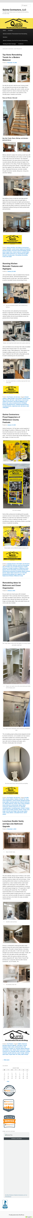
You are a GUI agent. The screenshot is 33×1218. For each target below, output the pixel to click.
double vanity (11, 1047)
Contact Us (20, 43)
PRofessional (6, 571)
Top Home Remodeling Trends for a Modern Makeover (12, 57)
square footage (20, 1053)
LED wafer (12, 400)
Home (4, 30)
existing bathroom (19, 1047)
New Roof (25, 569)
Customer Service (11, 563)
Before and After (11, 247)
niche (11, 1050)
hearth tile (14, 250)
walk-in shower (24, 1054)
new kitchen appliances (19, 401)
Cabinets (16, 799)
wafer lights (9, 256)
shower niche (26, 809)
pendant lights (25, 252)
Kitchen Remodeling (11, 569)
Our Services (25, 247)
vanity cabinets (9, 812)
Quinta (4, 253)
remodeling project (15, 808)
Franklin (11, 1048)
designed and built (25, 800)
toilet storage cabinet (22, 811)
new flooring (20, 569)
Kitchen (7, 400)
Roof (15, 574)
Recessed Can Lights (23, 253)
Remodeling (18, 255)
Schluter (23, 808)
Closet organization (7, 800)
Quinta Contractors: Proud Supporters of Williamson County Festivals (11, 418)
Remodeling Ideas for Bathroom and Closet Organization (12, 585)
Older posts (6, 1060)
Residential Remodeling (8, 574)
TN (16, 1054)
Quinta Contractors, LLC (14, 9)
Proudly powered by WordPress (16, 1215)
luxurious (18, 1048)
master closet (17, 803)
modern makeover (17, 252)
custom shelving (16, 800)
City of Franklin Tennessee (16, 566)
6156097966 (9, 565)
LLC (3, 803)
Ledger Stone (9, 252)
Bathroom (15, 565)
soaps (4, 811)
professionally (14, 805)
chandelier (8, 249)
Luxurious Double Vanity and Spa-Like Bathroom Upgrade (13, 824)
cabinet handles (11, 398)
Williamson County (18, 575)
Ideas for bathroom (24, 802)
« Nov (7, 1081)
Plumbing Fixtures (11, 404)
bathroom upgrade (11, 1045)
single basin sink (16, 406)
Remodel (5, 255)
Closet (27, 799)
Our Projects (19, 247)
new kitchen (10, 401)
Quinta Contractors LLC (12, 253)
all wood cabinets (9, 799)
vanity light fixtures (18, 812)
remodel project (11, 255)
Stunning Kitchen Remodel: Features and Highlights (13, 266)
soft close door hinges (11, 811)
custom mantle (15, 249)
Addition (20, 1044)
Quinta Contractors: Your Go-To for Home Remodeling (15, 40)
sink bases (22, 1051)
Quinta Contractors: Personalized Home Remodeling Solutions (15, 35)
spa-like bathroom (12, 1053)
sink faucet (23, 406)
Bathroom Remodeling (23, 565)
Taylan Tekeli (12, 1054)
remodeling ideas (7, 808)
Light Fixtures (18, 400)
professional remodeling (15, 571)
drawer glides (6, 802)
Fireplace (9, 250)
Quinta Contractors (21, 1050)
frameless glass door (15, 802)
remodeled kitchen (7, 406)
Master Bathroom (9, 803)
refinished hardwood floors (22, 404)
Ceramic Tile (22, 799)
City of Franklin (6, 566)
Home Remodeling (21, 250)
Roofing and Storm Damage (9, 43)
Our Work (10, 30)
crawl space (20, 1045)
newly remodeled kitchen (15, 403)
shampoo (16, 809)
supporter (19, 574)
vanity (4, 812)
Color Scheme (18, 398)
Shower (21, 809)
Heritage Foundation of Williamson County (18, 568)
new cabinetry (6, 1050)
